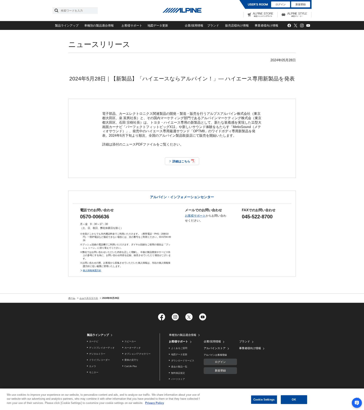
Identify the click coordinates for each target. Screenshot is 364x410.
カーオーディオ (132, 347)
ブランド (213, 25)
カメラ (92, 366)
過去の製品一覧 (179, 366)
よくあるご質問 (179, 348)
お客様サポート (132, 25)
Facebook (289, 25)
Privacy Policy (154, 403)
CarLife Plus (130, 366)
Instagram (301, 25)
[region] (182, 399)
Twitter (295, 25)
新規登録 (301, 4)
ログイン (281, 4)
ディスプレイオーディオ (102, 347)
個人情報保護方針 (92, 270)
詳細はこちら (181, 161)
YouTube (308, 25)
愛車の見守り (131, 360)
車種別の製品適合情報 (99, 25)
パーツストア (178, 379)
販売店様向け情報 (237, 25)
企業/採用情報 (194, 25)
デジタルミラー (97, 354)
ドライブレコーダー (99, 360)
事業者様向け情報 (266, 25)
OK (294, 399)
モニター (93, 372)
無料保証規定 (178, 373)
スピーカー (130, 341)
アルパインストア (215, 348)
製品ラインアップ (67, 25)
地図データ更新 (157, 25)
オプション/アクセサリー (137, 354)
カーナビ (93, 341)
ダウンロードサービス (182, 360)
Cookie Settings (263, 399)
